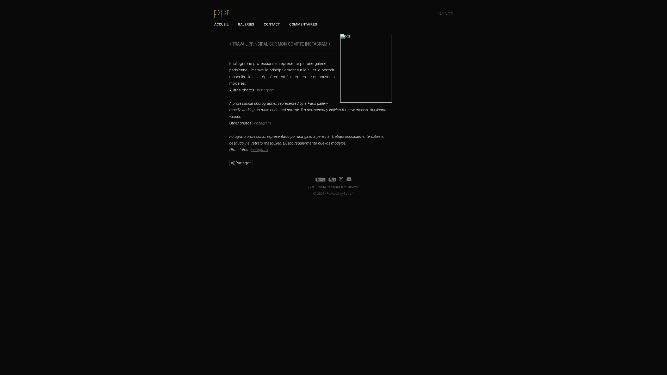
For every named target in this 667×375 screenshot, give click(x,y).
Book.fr (349, 193)
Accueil (221, 24)
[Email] (349, 180)
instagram (266, 90)
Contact (272, 24)
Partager (242, 163)
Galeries (246, 24)
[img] (232, 163)
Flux (332, 180)
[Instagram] (341, 180)
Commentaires (303, 24)
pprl (223, 11)
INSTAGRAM (316, 44)
